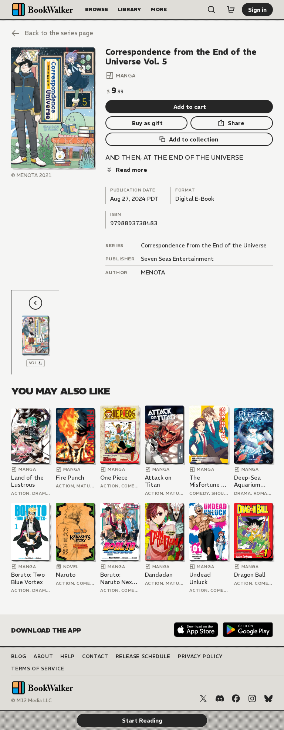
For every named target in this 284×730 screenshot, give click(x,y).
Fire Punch (70, 477)
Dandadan (159, 574)
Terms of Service (37, 668)
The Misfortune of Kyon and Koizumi (208, 481)
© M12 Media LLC (31, 700)
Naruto (65, 574)
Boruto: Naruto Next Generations (117, 578)
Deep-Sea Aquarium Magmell (247, 481)
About (43, 656)
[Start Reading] (52, 108)
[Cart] (231, 9)
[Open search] (211, 9)
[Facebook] (235, 698)
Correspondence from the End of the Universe (204, 245)
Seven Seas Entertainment (177, 258)
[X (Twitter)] (203, 698)
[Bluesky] (268, 698)
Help (67, 656)
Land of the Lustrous (27, 481)
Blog (18, 656)
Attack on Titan (158, 481)
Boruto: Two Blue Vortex (28, 578)
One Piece (114, 477)
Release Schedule (143, 656)
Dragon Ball (249, 574)
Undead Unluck (200, 578)
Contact (95, 656)
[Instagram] (252, 698)
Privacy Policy (200, 656)
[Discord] (219, 698)
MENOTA (153, 272)
